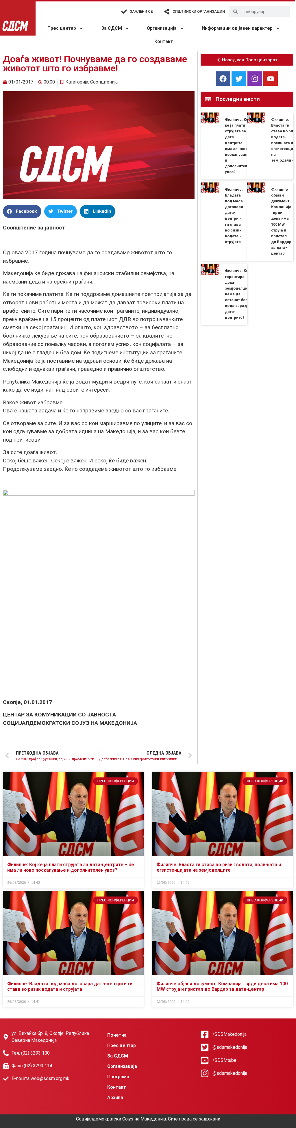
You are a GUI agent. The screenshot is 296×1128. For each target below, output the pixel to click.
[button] (22, 211)
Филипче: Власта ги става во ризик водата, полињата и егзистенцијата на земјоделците (219, 867)
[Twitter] (239, 78)
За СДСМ (111, 28)
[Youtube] (270, 78)
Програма (118, 1076)
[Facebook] (223, 78)
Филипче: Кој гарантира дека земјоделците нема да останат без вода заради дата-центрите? (238, 293)
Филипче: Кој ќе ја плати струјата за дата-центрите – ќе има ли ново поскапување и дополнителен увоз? (70, 867)
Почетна (117, 1035)
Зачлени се (141, 11)
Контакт (163, 41)
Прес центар (61, 28)
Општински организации (199, 11)
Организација (162, 28)
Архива (115, 1097)
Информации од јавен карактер (237, 28)
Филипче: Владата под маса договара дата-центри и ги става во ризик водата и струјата (69, 986)
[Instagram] (254, 78)
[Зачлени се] (124, 11)
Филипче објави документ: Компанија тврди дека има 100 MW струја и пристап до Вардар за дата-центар (222, 986)
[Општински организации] (167, 11)
